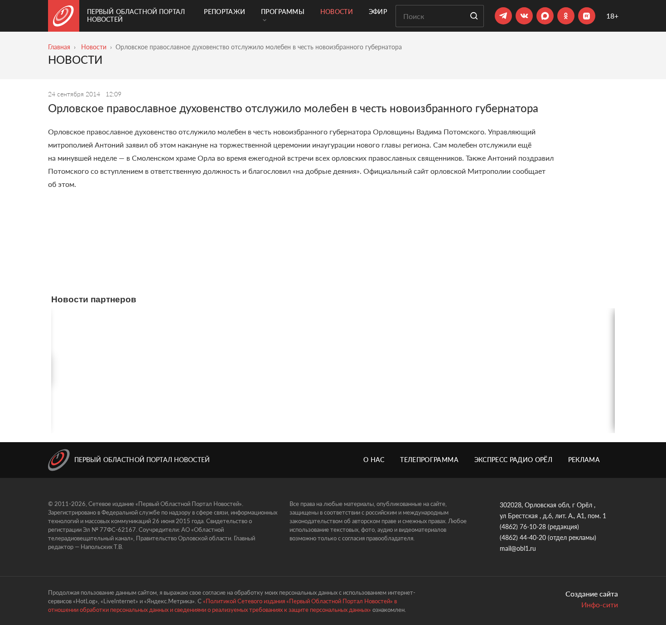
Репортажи (224, 11)
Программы (282, 11)
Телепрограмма (429, 459)
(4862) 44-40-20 (523, 537)
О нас (374, 459)
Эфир (378, 11)
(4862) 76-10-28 (523, 526)
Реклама (584, 459)
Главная (59, 47)
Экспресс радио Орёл (513, 459)
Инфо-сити (599, 604)
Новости (336, 11)
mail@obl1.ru (518, 548)
